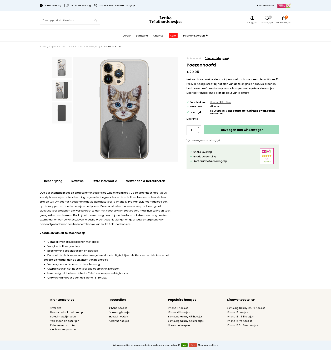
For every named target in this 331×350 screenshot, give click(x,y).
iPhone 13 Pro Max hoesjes (83, 46)
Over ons (55, 308)
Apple (127, 35)
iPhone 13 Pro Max (220, 102)
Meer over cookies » (208, 345)
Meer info (192, 119)
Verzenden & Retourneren (145, 181)
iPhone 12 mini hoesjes (240, 316)
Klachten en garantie (63, 329)
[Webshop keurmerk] (284, 5)
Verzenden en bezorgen (64, 321)
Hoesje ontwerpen (179, 325)
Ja (184, 345)
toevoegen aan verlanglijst (206, 140)
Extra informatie (105, 181)
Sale (173, 35)
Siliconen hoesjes (111, 46)
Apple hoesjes (57, 46)
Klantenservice (265, 5)
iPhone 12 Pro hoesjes (239, 321)
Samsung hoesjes (120, 312)
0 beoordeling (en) (217, 58)
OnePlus (158, 35)
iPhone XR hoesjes (179, 312)
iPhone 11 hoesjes (178, 308)
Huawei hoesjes (118, 316)
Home (43, 46)
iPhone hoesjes (118, 308)
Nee (193, 345)
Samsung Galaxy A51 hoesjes (185, 316)
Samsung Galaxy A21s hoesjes (186, 321)
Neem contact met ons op (66, 312)
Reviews (77, 181)
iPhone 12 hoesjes (237, 312)
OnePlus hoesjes (119, 321)
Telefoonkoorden (194, 35)
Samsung (142, 35)
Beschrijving (53, 181)
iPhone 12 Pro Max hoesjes (242, 325)
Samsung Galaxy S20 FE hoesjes (246, 308)
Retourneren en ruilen (63, 325)
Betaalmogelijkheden (63, 316)
